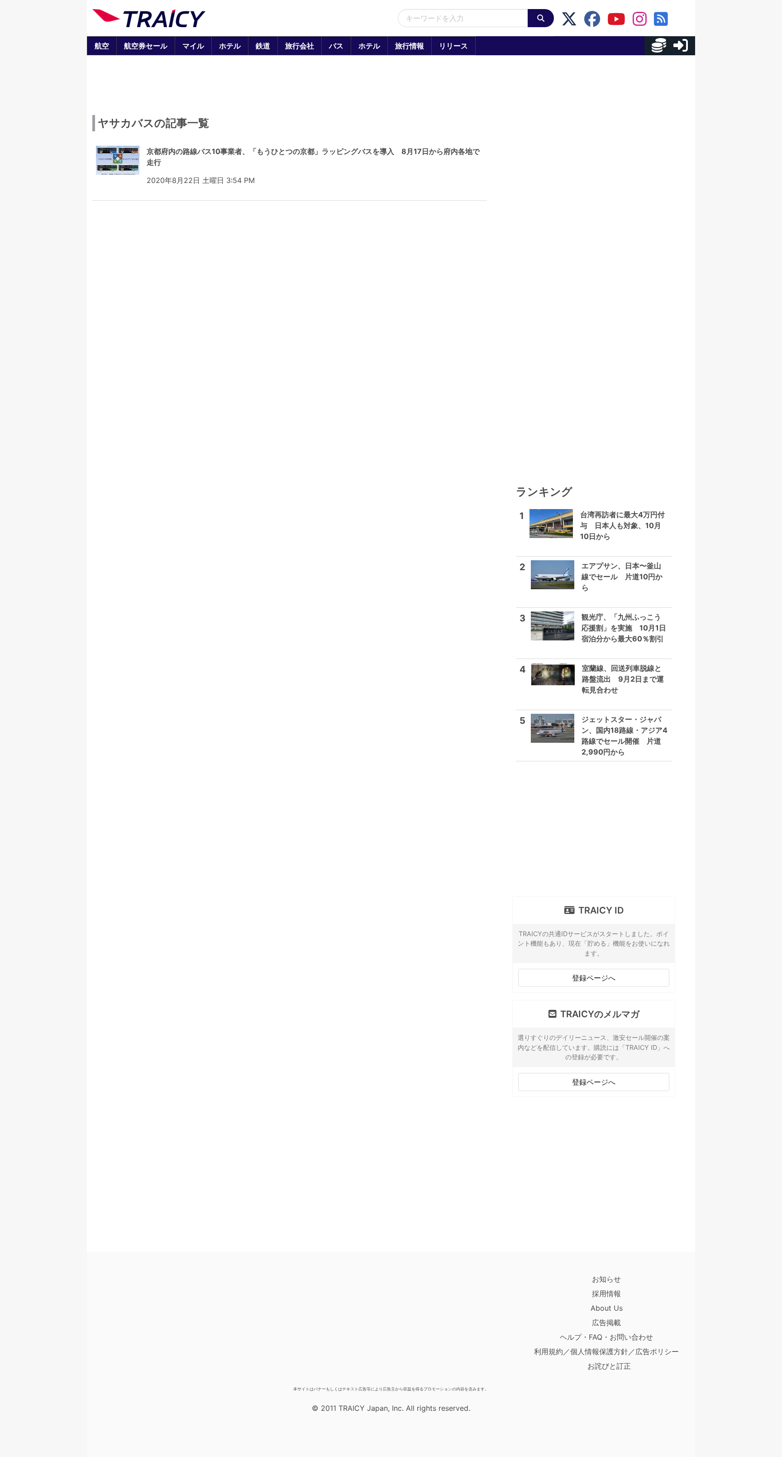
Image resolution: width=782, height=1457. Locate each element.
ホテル (230, 45)
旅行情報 (409, 45)
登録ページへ (593, 977)
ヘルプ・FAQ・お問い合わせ (606, 1337)
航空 (102, 45)
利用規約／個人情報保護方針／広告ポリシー (606, 1351)
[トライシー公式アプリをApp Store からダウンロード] (145, 1327)
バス (336, 45)
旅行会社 (299, 45)
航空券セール (145, 45)
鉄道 (263, 45)
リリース (453, 45)
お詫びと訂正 (609, 1365)
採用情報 (606, 1293)
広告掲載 (606, 1322)
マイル (193, 45)
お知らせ (606, 1279)
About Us (607, 1308)
